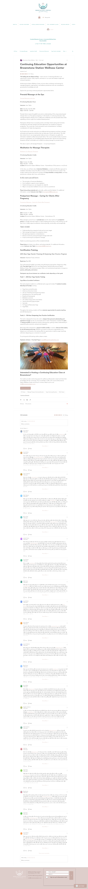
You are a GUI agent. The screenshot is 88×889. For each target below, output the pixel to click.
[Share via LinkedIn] (27, 399)
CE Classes (23, 392)
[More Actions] (67, 431)
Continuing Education (24, 395)
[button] (39, 17)
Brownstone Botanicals (44, 51)
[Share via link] (30, 399)
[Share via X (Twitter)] (24, 399)
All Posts (15, 51)
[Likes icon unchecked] (24, 448)
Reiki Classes (61, 392)
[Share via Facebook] (20, 399)
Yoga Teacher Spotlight (56, 51)
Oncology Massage (23, 51)
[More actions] (67, 60)
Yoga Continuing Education (51, 392)
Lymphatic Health (33, 51)
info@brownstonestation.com (35, 878)
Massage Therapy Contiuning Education (36, 392)
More (64, 51)
